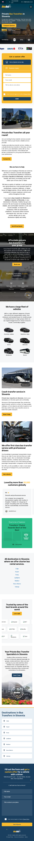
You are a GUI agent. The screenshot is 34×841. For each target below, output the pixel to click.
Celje (17, 568)
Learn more (23, 289)
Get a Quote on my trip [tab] (17, 62)
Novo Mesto (17, 584)
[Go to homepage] (6, 6)
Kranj (17, 574)
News (26, 837)
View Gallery (25, 126)
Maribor (17, 581)
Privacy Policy (27, 94)
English (3, 2)
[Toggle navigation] (31, 7)
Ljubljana (17, 577)
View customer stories (17, 278)
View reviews (18, 544)
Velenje (17, 587)
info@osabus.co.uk (28, 1)
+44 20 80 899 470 (14, 1)
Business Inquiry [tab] (14, 68)
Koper (17, 571)
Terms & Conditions (19, 837)
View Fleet (11, 289)
